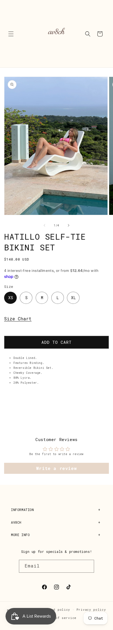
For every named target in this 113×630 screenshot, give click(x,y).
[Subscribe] (88, 566)
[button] (11, 34)
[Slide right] (69, 225)
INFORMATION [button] (22, 510)
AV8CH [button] (16, 522)
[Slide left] (44, 225)
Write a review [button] (56, 468)
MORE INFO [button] (20, 535)
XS (10, 298)
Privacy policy (91, 610)
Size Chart (18, 318)
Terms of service (60, 618)
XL (73, 298)
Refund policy (56, 610)
